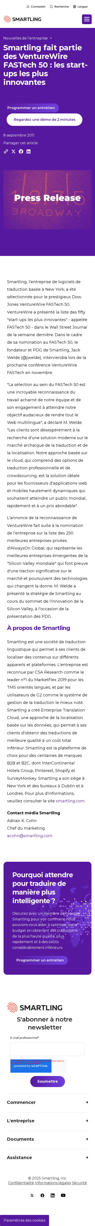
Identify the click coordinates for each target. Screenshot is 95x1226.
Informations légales (53, 1183)
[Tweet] (13, 151)
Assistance (19, 1157)
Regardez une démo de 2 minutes (44, 119)
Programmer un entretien (31, 108)
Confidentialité (21, 1183)
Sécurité (79, 1183)
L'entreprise (20, 1120)
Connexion (38, 6)
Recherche (61, 6)
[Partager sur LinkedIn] (28, 151)
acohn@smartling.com (29, 835)
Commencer (21, 1102)
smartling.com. (70, 801)
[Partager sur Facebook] (21, 151)
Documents (20, 1139)
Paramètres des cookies (24, 1220)
